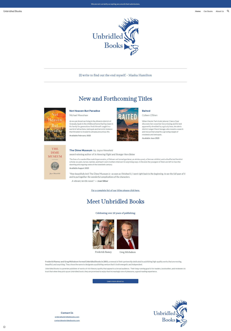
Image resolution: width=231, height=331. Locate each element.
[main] (115, 99)
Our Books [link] (208, 11)
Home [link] (198, 11)
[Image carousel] (115, 75)
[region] (115, 4)
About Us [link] (220, 11)
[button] (228, 11)
